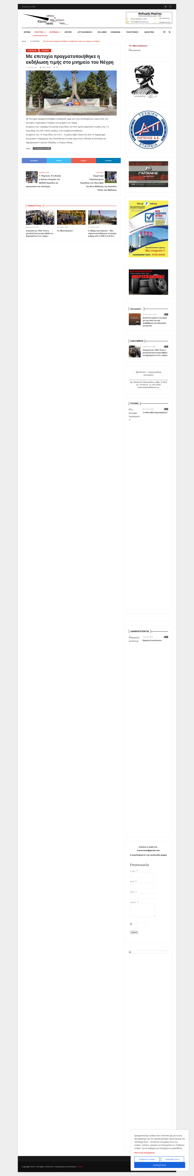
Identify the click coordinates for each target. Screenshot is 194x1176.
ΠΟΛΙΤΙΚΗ (39, 32)
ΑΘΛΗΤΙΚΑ (149, 32)
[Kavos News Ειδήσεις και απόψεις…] (45, 18)
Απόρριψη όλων (172, 1159)
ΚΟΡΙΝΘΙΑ (54, 32)
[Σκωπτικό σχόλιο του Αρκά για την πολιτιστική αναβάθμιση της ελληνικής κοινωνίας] (135, 319)
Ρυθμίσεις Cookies (147, 1159)
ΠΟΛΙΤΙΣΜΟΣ (132, 32)
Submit (134, 932)
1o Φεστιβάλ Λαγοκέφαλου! (155, 412)
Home (24, 41)
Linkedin (108, 160)
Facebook (34, 160)
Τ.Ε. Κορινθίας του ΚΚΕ (42, 148)
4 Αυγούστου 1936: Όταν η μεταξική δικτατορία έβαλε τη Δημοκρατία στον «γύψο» (39, 233)
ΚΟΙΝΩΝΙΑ (115, 32)
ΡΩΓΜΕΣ (134, 403)
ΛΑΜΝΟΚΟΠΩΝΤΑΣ (139, 631)
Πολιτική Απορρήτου (144, 1152)
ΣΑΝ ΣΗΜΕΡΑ (136, 341)
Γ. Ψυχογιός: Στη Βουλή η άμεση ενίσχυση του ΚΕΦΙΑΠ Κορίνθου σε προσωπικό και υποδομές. (43, 180)
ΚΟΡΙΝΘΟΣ (45, 50)
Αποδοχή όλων (159, 1165)
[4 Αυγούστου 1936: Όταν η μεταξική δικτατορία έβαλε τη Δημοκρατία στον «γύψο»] (135, 351)
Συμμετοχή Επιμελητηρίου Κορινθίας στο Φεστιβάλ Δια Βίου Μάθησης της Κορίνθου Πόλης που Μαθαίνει (98, 181)
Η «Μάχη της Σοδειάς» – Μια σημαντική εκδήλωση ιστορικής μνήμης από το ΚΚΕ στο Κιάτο (102, 233)
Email (132, 881)
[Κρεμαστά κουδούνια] (135, 734)
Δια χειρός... (136, 309)
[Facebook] (170, 7)
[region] (160, 1150)
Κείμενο (133, 902)
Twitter (59, 160)
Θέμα (132, 892)
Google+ (84, 160)
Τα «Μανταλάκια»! (65, 231)
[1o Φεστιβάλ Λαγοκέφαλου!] (135, 506)
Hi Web (80, 1166)
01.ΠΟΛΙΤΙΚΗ (34, 41)
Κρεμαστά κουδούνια (152, 640)
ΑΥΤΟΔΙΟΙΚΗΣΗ (85, 32)
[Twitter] (166, 7)
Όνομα (132, 871)
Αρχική (27, 32)
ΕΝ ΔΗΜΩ (102, 32)
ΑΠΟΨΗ (68, 32)
